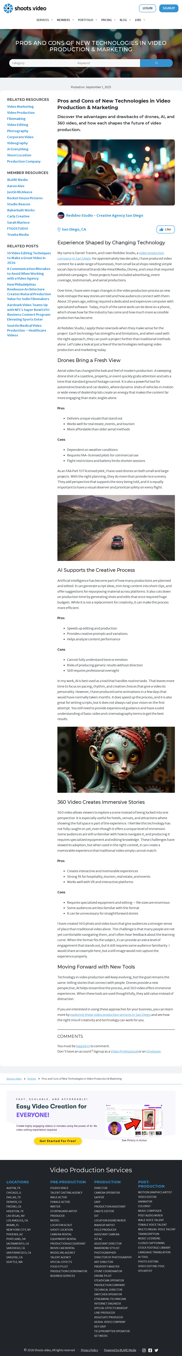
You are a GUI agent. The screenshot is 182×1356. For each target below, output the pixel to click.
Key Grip (100, 1326)
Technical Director (108, 1289)
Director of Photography (113, 1257)
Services (42, 20)
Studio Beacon (18, 204)
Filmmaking (16, 119)
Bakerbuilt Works (21, 210)
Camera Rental (61, 1234)
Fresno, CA (13, 1206)
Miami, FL (12, 1225)
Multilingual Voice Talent (157, 1229)
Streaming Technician (110, 1299)
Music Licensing (149, 1238)
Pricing (106, 20)
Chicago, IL (14, 1192)
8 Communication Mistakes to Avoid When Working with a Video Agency (28, 273)
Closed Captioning (151, 1243)
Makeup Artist (104, 1225)
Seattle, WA (14, 1262)
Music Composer (149, 1210)
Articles (31, 1078)
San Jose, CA (14, 1257)
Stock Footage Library (154, 1247)
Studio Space (59, 1188)
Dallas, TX (13, 1197)
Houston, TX (14, 1211)
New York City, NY (18, 1229)
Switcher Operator (108, 1294)
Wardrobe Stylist (107, 1248)
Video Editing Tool (151, 1266)
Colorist (144, 1206)
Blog (123, 20)
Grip (97, 1202)
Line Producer (104, 1312)
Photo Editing (148, 1261)
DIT (96, 1215)
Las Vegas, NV (15, 1215)
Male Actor (58, 1197)
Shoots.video (14, 1078)
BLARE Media (17, 180)
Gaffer (99, 1197)
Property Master (106, 1266)
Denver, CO (14, 1202)
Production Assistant (110, 1206)
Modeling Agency (62, 1252)
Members (63, 20)
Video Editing (17, 125)
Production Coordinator (68, 1271)
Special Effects (61, 1262)
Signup (169, 8)
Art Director (103, 1262)
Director (100, 1188)
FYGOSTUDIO (17, 229)
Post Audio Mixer (150, 1215)
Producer (57, 1215)
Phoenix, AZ (14, 1234)
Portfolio (85, 20)
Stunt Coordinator (108, 1271)
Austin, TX (13, 1188)
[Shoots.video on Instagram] (144, 1350)
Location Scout (61, 1225)
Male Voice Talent (151, 1220)
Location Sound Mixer (110, 1220)
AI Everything (17, 149)
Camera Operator (107, 1192)
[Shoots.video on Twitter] (156, 1350)
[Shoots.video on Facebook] (150, 1350)
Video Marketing (20, 107)
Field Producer (105, 1229)
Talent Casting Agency (66, 1192)
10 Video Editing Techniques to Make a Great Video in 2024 (29, 258)
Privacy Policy (89, 1350)
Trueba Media (18, 235)
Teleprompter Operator (112, 1331)
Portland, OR (16, 1239)
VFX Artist (145, 1270)
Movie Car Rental (62, 1248)
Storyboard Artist (63, 1211)
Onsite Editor (104, 1211)
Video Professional (124, 1051)
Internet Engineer (107, 1303)
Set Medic (101, 1335)
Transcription (148, 1234)
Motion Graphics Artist (155, 1192)
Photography (17, 131)
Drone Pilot (103, 1275)
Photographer (105, 1252)
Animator (145, 1201)
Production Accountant (67, 1243)
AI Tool (143, 1257)
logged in (83, 1046)
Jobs (138, 20)
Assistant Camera (106, 1234)
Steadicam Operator (109, 1280)
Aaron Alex (15, 186)
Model (55, 1220)
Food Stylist (59, 1266)
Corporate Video (20, 137)
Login (147, 8)
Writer (55, 1206)
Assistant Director (108, 1243)
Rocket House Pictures (25, 198)
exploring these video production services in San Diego (110, 1015)
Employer (153, 1051)
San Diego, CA (73, 229)
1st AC (98, 1239)
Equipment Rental (63, 1239)
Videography (17, 143)
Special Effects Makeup (111, 1308)
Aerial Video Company (109, 1322)
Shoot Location (19, 155)
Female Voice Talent (152, 1224)
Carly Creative (18, 216)
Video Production (21, 113)
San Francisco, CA (18, 1252)
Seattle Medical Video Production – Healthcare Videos (26, 330)
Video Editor (147, 1197)
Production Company (24, 161)
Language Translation (154, 1252)
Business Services (62, 1275)
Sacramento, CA (17, 1243)
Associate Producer (108, 1317)
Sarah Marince (18, 222)
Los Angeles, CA (17, 1220)
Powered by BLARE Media (120, 1350)
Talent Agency (60, 1257)
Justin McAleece (19, 192)
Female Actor (60, 1202)
